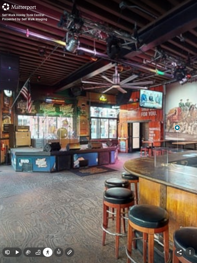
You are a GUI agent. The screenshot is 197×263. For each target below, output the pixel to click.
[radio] (28, 252)
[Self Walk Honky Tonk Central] (98, 131)
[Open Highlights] (7, 252)
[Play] (17, 252)
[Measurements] (69, 252)
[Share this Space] (179, 252)
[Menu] (190, 252)
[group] (38, 252)
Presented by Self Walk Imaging (24, 19)
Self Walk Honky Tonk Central (23, 15)
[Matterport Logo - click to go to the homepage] (19, 6)
